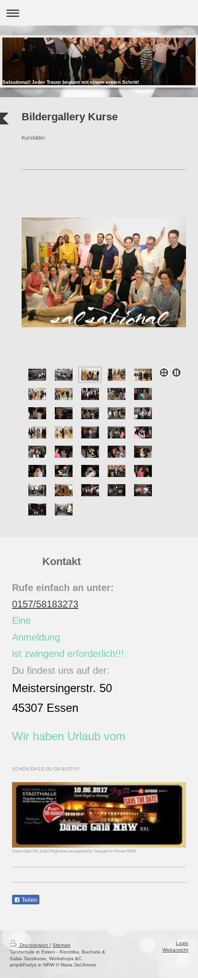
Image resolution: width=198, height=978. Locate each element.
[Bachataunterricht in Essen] (64, 413)
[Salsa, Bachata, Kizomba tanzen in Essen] (37, 490)
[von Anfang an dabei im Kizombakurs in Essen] (143, 471)
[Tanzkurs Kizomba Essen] (116, 413)
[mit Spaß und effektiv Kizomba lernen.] (64, 471)
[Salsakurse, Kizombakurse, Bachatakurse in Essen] (90, 490)
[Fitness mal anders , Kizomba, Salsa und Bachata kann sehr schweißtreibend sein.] (143, 490)
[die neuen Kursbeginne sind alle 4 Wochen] (64, 375)
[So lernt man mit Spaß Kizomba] (64, 452)
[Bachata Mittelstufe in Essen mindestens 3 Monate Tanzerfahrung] (116, 471)
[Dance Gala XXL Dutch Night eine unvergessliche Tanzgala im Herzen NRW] (99, 815)
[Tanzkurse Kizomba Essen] (143, 432)
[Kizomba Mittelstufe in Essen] (90, 452)
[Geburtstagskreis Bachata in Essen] (143, 413)
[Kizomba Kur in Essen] (143, 394)
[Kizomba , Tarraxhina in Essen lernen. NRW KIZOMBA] (37, 375)
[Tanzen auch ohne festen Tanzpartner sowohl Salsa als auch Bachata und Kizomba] (116, 490)
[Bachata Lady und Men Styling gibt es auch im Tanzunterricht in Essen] (104, 290)
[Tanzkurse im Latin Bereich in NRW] (64, 509)
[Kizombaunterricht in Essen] (37, 413)
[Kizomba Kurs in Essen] (37, 452)
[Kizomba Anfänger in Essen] (90, 413)
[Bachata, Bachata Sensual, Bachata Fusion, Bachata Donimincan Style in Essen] (116, 375)
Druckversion (34, 945)
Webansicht (175, 949)
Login (182, 943)
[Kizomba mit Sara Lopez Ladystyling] (64, 490)
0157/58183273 (45, 604)
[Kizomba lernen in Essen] (116, 452)
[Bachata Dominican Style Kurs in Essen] (116, 394)
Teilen (28, 900)
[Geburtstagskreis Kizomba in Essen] (116, 432)
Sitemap (61, 945)
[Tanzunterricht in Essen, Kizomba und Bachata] (37, 471)
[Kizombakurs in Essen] (90, 432)
